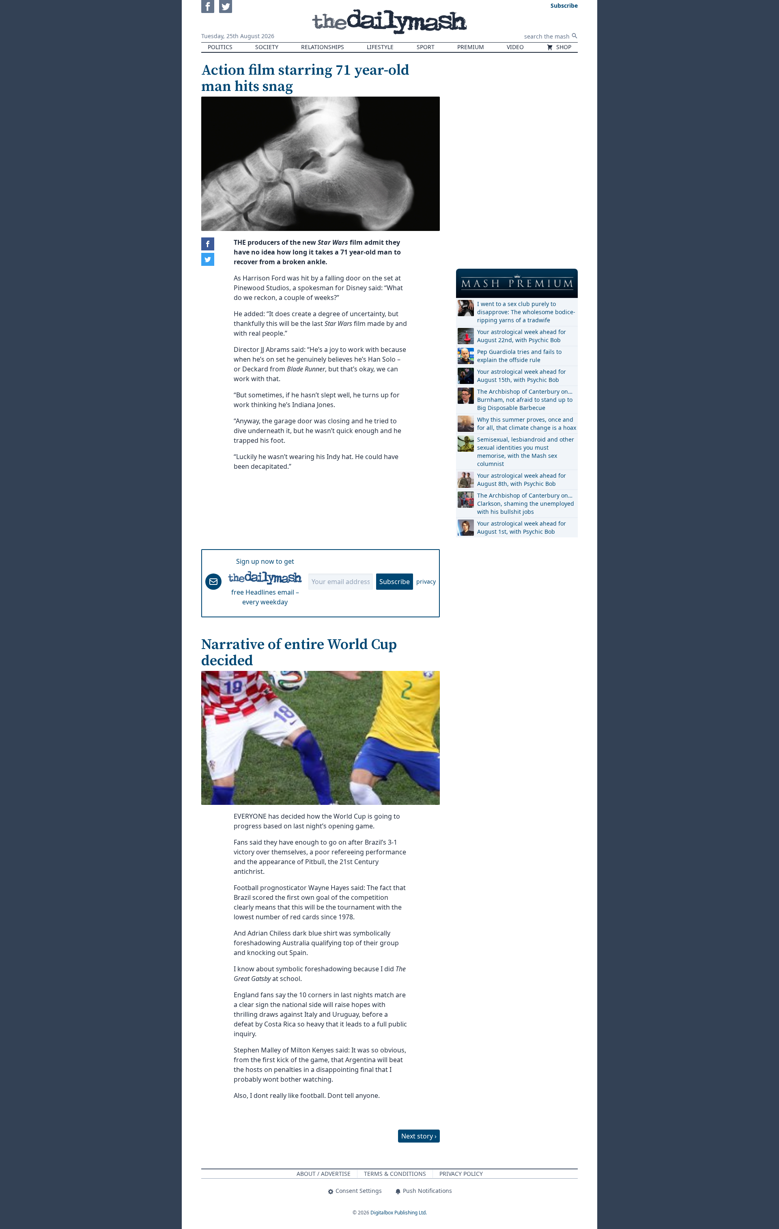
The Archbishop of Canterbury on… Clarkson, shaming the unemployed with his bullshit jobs (525, 503)
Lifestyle (380, 47)
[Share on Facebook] (207, 243)
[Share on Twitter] (207, 259)
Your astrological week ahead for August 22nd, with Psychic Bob (521, 336)
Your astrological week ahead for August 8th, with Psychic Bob (521, 479)
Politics (220, 47)
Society (266, 47)
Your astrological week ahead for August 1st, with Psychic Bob (521, 527)
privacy (426, 581)
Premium (470, 47)
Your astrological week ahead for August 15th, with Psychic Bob (521, 376)
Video (515, 47)
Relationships (322, 47)
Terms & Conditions (395, 1173)
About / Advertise (324, 1173)
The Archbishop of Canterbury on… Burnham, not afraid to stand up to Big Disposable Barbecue (524, 400)
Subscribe (394, 581)
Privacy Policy (461, 1173)
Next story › (419, 1136)
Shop (563, 47)
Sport (426, 47)
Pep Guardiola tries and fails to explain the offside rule (519, 356)
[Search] (574, 35)
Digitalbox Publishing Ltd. (398, 1212)
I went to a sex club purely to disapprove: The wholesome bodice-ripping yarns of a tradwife (526, 312)
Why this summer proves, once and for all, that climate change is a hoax (526, 423)
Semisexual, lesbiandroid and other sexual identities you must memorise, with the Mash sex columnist (525, 452)
